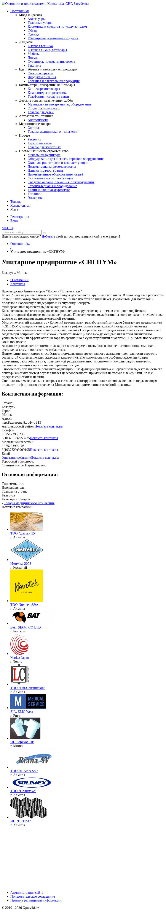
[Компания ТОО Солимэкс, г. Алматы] (32, 787)
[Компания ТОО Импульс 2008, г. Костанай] (27, 560)
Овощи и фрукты (40, 73)
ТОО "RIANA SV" (24, 771)
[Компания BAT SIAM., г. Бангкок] (32, 623)
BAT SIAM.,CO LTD (25, 627)
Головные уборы (40, 22)
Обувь (32, 30)
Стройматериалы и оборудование (52, 186)
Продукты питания (42, 77)
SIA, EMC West (21, 711)
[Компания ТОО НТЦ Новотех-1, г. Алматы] (26, 601)
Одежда (33, 34)
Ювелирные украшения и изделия (53, 38)
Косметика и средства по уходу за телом (57, 26)
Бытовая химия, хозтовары (47, 50)
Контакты (17, 284)
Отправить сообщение (16, 457)
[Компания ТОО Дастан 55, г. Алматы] (26, 529)
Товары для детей (41, 112)
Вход (14, 220)
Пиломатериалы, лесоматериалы (52, 166)
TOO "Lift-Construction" (27, 688)
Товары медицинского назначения (53, 131)
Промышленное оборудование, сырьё (55, 174)
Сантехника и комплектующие (50, 178)
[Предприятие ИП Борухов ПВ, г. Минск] (25, 738)
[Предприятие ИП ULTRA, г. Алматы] (28, 817)
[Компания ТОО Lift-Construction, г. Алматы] (20, 684)
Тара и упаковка (40, 143)
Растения (34, 139)
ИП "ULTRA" (20, 821)
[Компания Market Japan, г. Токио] (21, 654)
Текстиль (34, 65)
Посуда (33, 57)
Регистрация (19, 217)
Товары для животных (44, 147)
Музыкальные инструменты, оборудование (59, 104)
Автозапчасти (38, 120)
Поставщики (19, 11)
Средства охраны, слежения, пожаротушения (61, 182)
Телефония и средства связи (48, 96)
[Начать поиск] (44, 233)
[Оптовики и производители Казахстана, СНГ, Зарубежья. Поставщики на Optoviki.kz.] (45, 3)
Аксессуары (36, 19)
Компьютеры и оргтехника (47, 92)
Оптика (33, 127)
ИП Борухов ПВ (22, 742)
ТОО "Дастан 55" (23, 533)
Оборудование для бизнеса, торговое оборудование (66, 159)
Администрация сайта (26, 892)
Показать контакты (49, 426)
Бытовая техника (40, 46)
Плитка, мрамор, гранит (45, 170)
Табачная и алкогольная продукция (54, 81)
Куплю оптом (20, 205)
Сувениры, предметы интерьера (51, 61)
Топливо (34, 194)
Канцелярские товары (44, 89)
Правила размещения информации (36, 900)
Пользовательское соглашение (32, 896)
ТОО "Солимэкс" (23, 791)
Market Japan (19, 657)
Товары (15, 201)
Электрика (35, 197)
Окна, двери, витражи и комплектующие (58, 162)
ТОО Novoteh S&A (24, 604)
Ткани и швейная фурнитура (49, 190)
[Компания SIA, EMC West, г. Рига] (28, 708)
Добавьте (48, 236)
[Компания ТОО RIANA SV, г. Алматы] (32, 767)
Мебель (33, 54)
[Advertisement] (15, 860)
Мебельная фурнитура (44, 155)
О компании (19, 280)
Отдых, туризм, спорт (44, 108)
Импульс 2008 (20, 563)
